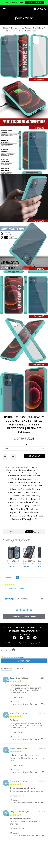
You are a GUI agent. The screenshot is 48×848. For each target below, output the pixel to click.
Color (24, 445)
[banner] (24, 18)
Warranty (25, 634)
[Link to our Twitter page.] (20, 638)
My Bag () (41, 9)
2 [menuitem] (24, 843)
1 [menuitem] (20, 843)
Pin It (36, 532)
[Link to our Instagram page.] (27, 638)
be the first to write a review (24, 616)
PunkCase (24, 431)
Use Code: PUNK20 (34, 2)
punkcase (40, 643)
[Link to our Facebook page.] (13, 638)
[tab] (9, 599)
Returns (31, 628)
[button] (15, 701)
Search (7, 628)
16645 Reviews (19, 657)
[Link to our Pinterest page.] (34, 638)
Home (6, 27)
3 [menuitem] (27, 843)
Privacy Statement (30, 631)
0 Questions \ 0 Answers (14, 588)
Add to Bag (34, 456)
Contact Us (19, 628)
